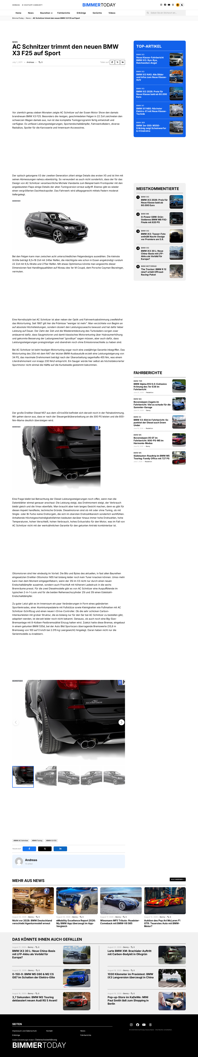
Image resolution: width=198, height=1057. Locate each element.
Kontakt (49, 1031)
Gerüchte (97, 13)
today (99, 5)
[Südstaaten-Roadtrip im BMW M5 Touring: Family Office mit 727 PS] (179, 458)
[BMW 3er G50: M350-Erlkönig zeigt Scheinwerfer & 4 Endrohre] (176, 127)
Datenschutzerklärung (46, 1039)
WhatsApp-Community (33, 5)
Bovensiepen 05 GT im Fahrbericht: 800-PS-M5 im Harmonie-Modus (149, 440)
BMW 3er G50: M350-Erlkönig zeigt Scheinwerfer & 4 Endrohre (151, 128)
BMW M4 (138, 399)
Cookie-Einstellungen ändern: (23, 1040)
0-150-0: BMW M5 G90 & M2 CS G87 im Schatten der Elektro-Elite (33, 976)
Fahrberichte (63, 13)
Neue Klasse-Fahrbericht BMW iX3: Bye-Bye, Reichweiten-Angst (150, 60)
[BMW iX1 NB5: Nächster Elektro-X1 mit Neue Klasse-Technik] (176, 110)
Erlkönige (81, 13)
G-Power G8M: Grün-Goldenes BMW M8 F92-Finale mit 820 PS (154, 220)
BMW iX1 (140, 105)
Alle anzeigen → (177, 879)
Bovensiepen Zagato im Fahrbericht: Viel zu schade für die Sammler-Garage (152, 405)
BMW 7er (138, 381)
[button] (121, 722)
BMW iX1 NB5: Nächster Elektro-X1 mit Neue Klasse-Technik (151, 111)
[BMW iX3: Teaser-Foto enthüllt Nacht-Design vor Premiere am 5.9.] (176, 236)
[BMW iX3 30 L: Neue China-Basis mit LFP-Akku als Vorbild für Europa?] (176, 253)
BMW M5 (137, 435)
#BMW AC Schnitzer (21, 840)
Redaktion (149, 392)
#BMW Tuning (37, 840)
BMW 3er (140, 122)
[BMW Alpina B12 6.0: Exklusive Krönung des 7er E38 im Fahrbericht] (179, 386)
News (31, 13)
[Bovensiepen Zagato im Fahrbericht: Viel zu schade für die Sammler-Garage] (179, 404)
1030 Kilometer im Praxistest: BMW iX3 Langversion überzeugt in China (131, 976)
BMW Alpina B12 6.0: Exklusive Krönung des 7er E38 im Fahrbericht (150, 387)
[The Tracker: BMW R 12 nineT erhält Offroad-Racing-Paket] (176, 271)
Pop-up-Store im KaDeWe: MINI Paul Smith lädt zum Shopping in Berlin (128, 1000)
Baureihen (45, 13)
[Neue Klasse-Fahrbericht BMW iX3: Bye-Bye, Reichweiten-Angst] (176, 59)
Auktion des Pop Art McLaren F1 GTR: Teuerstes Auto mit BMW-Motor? (162, 923)
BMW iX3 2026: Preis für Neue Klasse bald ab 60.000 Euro (151, 94)
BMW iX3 (140, 54)
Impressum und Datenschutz (24, 1031)
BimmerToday (18, 18)
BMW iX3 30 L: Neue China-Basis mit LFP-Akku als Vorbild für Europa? (152, 255)
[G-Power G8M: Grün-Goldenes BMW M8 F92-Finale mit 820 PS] (176, 219)
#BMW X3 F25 (51, 840)
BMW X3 (137, 417)
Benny (148, 410)
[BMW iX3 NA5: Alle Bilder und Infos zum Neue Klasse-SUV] (176, 76)
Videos (112, 13)
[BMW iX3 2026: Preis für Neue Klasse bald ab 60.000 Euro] (176, 93)
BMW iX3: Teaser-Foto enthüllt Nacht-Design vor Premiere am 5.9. (153, 237)
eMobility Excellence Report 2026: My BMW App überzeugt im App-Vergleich (76, 923)
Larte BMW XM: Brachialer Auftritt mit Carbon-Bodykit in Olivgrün (129, 952)
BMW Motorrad (149, 266)
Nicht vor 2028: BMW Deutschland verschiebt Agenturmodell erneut (32, 922)
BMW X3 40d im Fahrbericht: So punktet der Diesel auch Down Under (151, 423)
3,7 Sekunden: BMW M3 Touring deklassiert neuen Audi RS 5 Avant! (34, 999)
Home (18, 13)
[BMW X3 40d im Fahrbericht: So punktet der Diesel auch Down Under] (179, 422)
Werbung (16, 5)
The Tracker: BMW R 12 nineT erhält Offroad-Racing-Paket (153, 272)
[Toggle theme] (180, 5)
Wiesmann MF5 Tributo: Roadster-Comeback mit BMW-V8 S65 (120, 922)
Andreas (30, 62)
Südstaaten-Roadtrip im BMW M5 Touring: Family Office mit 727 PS (152, 457)
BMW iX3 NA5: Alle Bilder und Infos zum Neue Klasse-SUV (151, 77)
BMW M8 (145, 214)
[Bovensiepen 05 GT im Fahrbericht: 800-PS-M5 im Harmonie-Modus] (179, 440)
